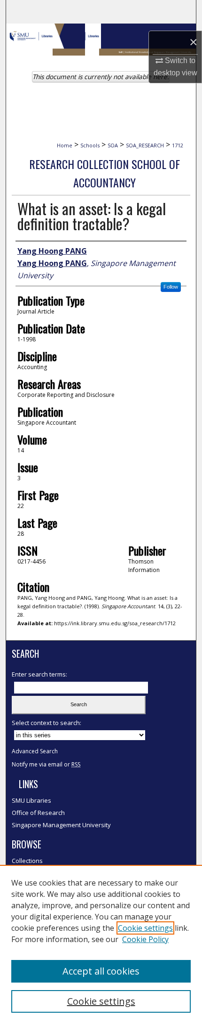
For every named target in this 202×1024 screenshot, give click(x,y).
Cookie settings (145, 928)
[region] (101, 944)
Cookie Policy (145, 939)
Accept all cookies (101, 971)
